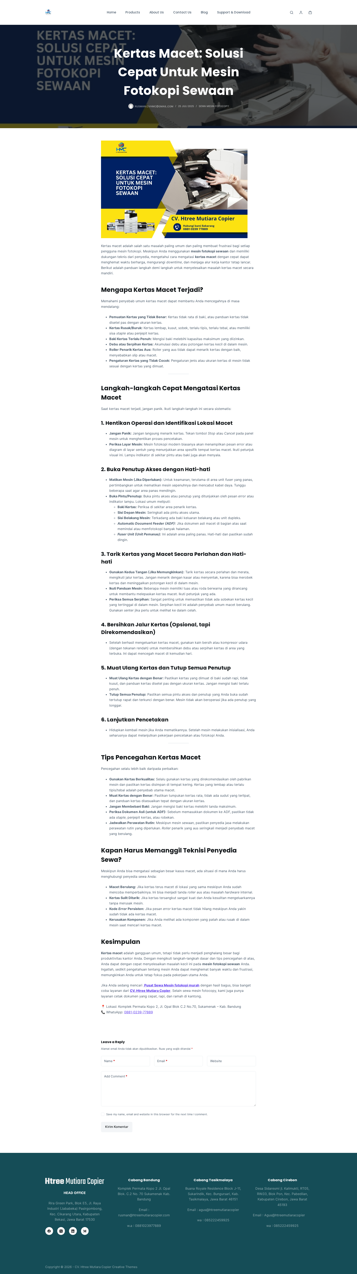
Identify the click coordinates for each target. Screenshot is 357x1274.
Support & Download (233, 12)
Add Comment (115, 1076)
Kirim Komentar (116, 1127)
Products (132, 12)
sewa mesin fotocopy (214, 106)
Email (162, 1061)
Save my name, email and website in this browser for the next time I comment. (157, 1114)
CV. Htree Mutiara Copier (150, 991)
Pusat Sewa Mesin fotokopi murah (171, 985)
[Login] (300, 12)
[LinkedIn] (73, 1231)
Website (216, 1061)
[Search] (291, 12)
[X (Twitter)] (61, 1231)
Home (111, 12)
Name (109, 1061)
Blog (204, 12)
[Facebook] (49, 1231)
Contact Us (182, 12)
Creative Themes (124, 1267)
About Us (156, 12)
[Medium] (85, 1231)
